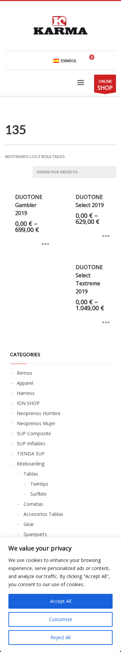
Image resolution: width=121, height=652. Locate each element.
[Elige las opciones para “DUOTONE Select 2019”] (106, 236)
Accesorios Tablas (43, 514)
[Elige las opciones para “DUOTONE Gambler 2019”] (45, 244)
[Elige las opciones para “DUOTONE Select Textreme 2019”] (106, 322)
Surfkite (38, 494)
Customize (60, 619)
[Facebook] (111, 60)
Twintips (39, 484)
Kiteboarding (30, 463)
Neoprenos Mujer (36, 423)
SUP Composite (34, 433)
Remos (24, 373)
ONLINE (105, 85)
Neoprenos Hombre (39, 413)
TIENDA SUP (31, 453)
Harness (26, 393)
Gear (29, 524)
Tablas (31, 474)
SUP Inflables (31, 443)
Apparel (25, 383)
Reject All (60, 637)
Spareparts (35, 534)
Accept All (60, 601)
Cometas (33, 504)
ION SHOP (28, 403)
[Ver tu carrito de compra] (94, 60)
